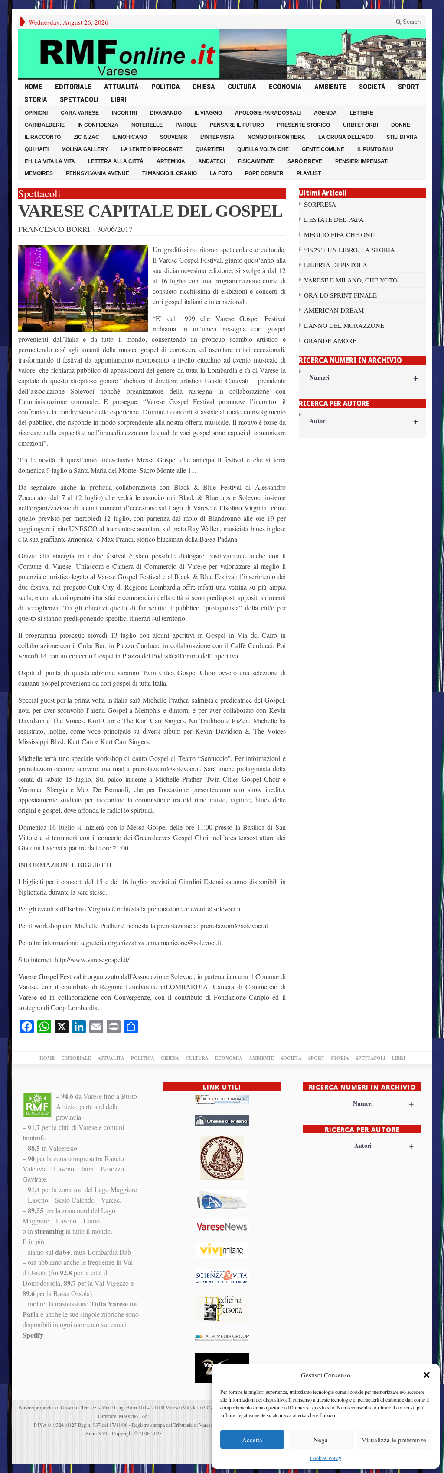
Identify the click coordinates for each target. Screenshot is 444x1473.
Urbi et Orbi (360, 125)
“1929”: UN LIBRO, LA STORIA (349, 249)
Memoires (39, 173)
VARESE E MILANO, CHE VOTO (351, 280)
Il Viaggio (208, 113)
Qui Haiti (37, 149)
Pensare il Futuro (237, 125)
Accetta (252, 1439)
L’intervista (217, 137)
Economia (285, 86)
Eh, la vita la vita (50, 161)
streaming (49, 1231)
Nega (320, 1439)
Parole (186, 125)
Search (411, 22)
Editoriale (73, 86)
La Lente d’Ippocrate (152, 149)
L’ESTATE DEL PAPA (334, 219)
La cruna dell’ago (345, 137)
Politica (165, 86)
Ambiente (330, 86)
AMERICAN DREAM (334, 310)
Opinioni (36, 113)
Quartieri (210, 149)
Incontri (124, 113)
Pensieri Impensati (361, 161)
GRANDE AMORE (330, 340)
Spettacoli (79, 99)
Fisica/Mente (256, 161)
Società (372, 86)
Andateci (211, 161)
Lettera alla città (116, 161)
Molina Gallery (85, 149)
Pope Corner (264, 173)
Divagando (166, 113)
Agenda (325, 113)
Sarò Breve (304, 161)
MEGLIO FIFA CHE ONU (339, 234)
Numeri (364, 377)
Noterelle (147, 125)
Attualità (121, 86)
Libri (118, 99)
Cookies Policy (325, 1457)
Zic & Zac (86, 137)
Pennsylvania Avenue (97, 173)
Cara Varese (80, 113)
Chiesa (204, 86)
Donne (400, 125)
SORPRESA (320, 204)
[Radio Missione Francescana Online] (222, 54)
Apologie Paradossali (268, 113)
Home (33, 86)
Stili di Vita (402, 137)
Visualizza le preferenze (394, 1439)
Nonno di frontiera (276, 137)
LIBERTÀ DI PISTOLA (335, 264)
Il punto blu (375, 149)
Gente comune (323, 149)
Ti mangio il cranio (169, 173)
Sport (408, 86)
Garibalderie (45, 125)
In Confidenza (98, 125)
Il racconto (43, 137)
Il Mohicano (129, 137)
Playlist (309, 173)
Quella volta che (263, 149)
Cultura (242, 86)
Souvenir (173, 137)
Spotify (33, 1335)
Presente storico (303, 125)
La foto (221, 173)
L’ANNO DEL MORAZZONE (344, 325)
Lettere (361, 113)
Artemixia (171, 161)
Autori (364, 420)
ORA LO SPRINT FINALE (340, 295)
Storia (35, 99)
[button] (426, 1374)
